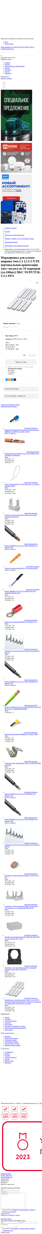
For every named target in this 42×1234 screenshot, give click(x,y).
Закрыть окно (5, 1213)
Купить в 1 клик (21, 362)
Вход (6, 42)
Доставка (8, 70)
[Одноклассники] (9, 379)
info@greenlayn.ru (6, 47)
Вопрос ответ (9, 1061)
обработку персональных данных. (23, 1210)
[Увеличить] (21, 300)
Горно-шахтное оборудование (15, 66)
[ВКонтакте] (6, 379)
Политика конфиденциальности (15, 1028)
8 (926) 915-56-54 (18, 47)
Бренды (7, 68)
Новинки (8, 1036)
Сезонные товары (11, 1040)
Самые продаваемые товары (10, 405)
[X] (15, 379)
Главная (7, 63)
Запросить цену (7, 1230)
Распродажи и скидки (12, 1043)
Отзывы (7, 1055)
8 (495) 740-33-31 (6, 1175)
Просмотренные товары (9, 406)
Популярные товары (11, 1042)
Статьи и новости (11, 1021)
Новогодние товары (11, 1038)
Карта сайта (9, 1030)
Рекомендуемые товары (12, 1045)
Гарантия (8, 1023)
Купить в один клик (9, 1212)
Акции (7, 1017)
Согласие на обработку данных (15, 1026)
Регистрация (9, 44)
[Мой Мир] (12, 379)
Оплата (7, 71)
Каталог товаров (6, 78)
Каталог (7, 64)
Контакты (8, 73)
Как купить (8, 1024)
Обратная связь (6, 1174)
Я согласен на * (19, 1210)
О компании (9, 1052)
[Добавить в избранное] (37, 283)
